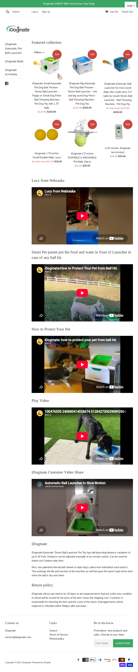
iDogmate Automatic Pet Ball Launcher (13, 48)
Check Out (127, 11)
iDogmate (26, 662)
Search (53, 630)
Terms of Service (58, 634)
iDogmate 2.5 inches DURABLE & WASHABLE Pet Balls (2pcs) (82, 157)
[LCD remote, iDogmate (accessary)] (117, 131)
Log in (35, 11)
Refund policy (56, 638)
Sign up (46, 11)
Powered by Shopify (41, 662)
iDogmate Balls (14, 61)
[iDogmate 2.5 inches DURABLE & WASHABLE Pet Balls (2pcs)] (82, 134)
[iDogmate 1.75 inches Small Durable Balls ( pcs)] (47, 134)
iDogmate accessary (11, 72)
